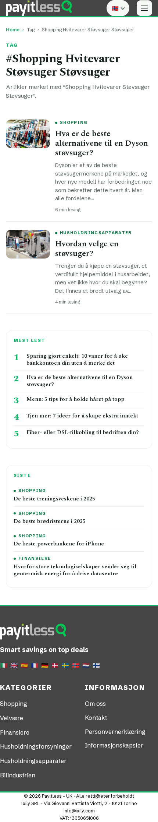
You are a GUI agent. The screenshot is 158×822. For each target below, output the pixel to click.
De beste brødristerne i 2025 (50, 521)
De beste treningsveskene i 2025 (54, 499)
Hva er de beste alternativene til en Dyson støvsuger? (101, 143)
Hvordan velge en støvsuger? (86, 249)
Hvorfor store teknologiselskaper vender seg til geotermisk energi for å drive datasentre (75, 570)
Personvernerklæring (115, 731)
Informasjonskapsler (114, 745)
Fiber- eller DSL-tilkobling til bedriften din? (82, 432)
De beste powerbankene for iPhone (59, 544)
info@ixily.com (79, 811)
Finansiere (34, 558)
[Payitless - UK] (39, 8)
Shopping (74, 122)
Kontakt (96, 717)
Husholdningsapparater (96, 232)
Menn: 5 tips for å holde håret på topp (75, 399)
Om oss (95, 703)
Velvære (11, 718)
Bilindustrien (17, 775)
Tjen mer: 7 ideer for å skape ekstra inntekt (82, 416)
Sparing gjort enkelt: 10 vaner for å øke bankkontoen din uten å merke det (77, 360)
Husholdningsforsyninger (36, 746)
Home (12, 29)
